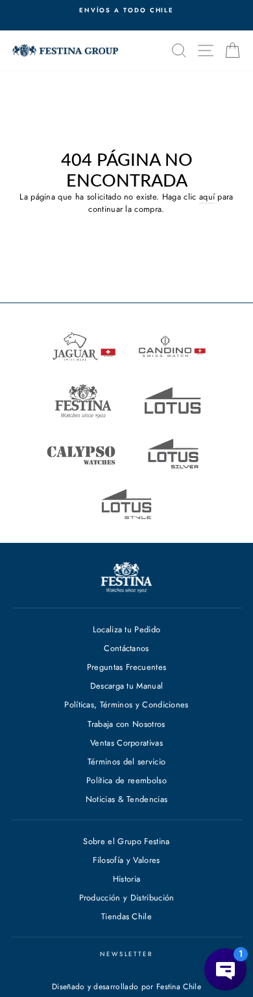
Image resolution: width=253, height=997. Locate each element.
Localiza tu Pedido (127, 629)
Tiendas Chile (126, 916)
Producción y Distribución (127, 897)
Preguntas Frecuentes (126, 667)
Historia (127, 879)
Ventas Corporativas (126, 743)
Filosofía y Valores (126, 860)
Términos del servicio (127, 761)
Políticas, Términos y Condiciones (126, 704)
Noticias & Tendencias (127, 799)
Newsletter (126, 954)
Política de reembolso (126, 780)
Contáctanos (126, 648)
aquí (207, 197)
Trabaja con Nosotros (126, 724)
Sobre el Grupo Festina (126, 841)
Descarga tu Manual (126, 686)
